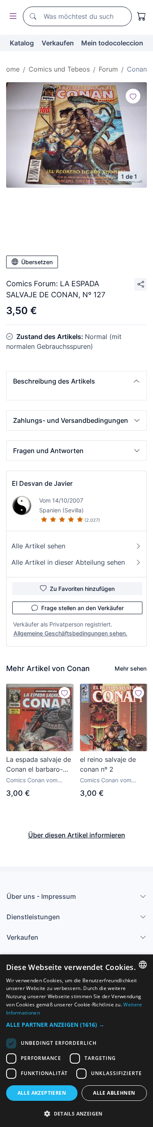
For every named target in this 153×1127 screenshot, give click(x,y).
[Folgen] (133, 96)
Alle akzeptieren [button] (42, 1092)
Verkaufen (58, 43)
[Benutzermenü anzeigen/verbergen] (11, 16)
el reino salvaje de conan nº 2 (108, 764)
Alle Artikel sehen (38, 546)
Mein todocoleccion (112, 43)
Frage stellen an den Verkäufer (82, 607)
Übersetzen (37, 261)
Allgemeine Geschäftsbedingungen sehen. (70, 633)
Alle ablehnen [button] (114, 1092)
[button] (76, 381)
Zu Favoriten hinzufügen (82, 588)
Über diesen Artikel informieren (76, 835)
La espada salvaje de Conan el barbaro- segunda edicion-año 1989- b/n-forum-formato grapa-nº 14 (38, 764)
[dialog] (76, 1040)
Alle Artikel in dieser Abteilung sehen (68, 562)
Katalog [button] (22, 43)
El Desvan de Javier (42, 483)
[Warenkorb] (141, 16)
